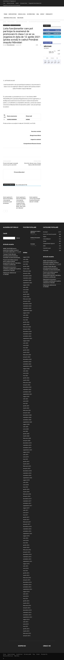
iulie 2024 (25, 315)
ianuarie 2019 (26, 468)
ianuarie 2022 (26, 385)
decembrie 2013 (27, 610)
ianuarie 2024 (26, 329)
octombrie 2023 (27, 336)
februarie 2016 (27, 549)
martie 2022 (26, 380)
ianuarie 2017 (26, 524)
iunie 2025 (26, 289)
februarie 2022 (27, 382)
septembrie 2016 (27, 533)
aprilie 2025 (26, 294)
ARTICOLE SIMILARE (9, 184)
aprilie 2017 (26, 517)
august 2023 (26, 340)
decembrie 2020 (27, 415)
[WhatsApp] (15, 48)
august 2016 (26, 536)
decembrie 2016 (27, 526)
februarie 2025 (27, 299)
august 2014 (26, 591)
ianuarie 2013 (26, 635)
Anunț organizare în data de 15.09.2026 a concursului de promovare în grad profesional (8, 200)
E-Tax (4, 3)
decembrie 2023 (27, 331)
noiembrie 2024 (27, 306)
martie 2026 (26, 268)
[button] (59, 14)
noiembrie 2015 (27, 556)
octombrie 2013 (27, 614)
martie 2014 (26, 603)
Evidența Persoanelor (35, 237)
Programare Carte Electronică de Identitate (11, 5)
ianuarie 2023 (26, 357)
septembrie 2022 (27, 366)
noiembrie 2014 (27, 584)
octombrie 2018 (27, 475)
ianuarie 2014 (26, 608)
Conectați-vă (57, 33)
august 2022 (26, 368)
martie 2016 (26, 547)
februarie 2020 (27, 438)
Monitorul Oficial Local (10, 17)
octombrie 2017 (27, 503)
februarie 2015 (27, 577)
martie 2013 (26, 631)
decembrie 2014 (27, 582)
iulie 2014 (25, 594)
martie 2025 (26, 296)
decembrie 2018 (27, 471)
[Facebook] (4, 48)
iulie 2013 (25, 621)
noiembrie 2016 (27, 529)
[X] (8, 48)
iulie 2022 (25, 371)
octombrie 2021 (27, 392)
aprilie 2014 (26, 601)
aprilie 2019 (26, 461)
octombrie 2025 (27, 280)
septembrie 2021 (27, 394)
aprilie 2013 (26, 628)
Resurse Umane (10, 21)
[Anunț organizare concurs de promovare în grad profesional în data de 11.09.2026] (35, 192)
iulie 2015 (25, 566)
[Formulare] (26, 245)
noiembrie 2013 (27, 612)
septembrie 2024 (27, 310)
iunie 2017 (26, 512)
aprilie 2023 (26, 350)
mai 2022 (25, 375)
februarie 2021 (27, 410)
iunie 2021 (26, 401)
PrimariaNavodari (11, 45)
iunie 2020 (26, 429)
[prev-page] (4, 211)
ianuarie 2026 (26, 273)
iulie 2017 (25, 510)
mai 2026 (25, 264)
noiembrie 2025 (27, 278)
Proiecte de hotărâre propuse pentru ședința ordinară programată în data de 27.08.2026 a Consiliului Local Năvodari (12, 262)
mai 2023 (25, 347)
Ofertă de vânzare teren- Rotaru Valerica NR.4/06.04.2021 (32, 164)
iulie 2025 (25, 287)
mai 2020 (25, 431)
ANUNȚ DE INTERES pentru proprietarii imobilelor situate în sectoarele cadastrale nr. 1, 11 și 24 (12, 250)
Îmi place (57, 30)
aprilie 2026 (26, 266)
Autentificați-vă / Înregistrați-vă (9, 1)
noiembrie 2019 (27, 445)
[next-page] (7, 211)
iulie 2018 (25, 482)
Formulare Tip (49, 14)
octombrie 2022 (27, 364)
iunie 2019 (26, 457)
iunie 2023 (26, 345)
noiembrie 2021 (27, 389)
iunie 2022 (26, 373)
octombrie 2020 (27, 419)
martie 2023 (26, 352)
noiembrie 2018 (27, 473)
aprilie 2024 (26, 322)
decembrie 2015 (27, 554)
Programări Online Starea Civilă (35, 3)
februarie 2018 (27, 494)
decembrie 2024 (27, 303)
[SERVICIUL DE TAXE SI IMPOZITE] (26, 233)
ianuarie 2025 (26, 301)
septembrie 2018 (27, 477)
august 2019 (26, 452)
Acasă (4, 21)
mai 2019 (25, 459)
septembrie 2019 (27, 450)
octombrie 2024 (27, 308)
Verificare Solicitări (10, 3)
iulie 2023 (25, 343)
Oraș (37, 14)
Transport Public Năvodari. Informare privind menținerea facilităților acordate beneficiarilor (11, 256)
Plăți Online (20, 17)
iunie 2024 (26, 317)
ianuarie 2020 (26, 440)
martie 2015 (26, 575)
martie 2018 (26, 491)
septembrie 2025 (27, 282)
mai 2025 (25, 292)
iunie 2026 (26, 261)
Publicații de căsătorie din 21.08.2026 (9, 273)
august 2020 (26, 424)
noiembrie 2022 (27, 361)
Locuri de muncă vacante (21, 21)
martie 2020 (26, 436)
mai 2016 (25, 542)
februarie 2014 (27, 605)
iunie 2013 (26, 624)
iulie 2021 (25, 399)
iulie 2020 (25, 426)
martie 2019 (26, 464)
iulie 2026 (25, 259)
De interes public (31, 14)
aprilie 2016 (26, 545)
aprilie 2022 (26, 378)
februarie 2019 (27, 466)
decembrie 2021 (27, 387)
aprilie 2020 (26, 433)
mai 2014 (25, 598)
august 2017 (26, 508)
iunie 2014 (26, 596)
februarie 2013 (27, 633)
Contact (42, 14)
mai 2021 (25, 403)
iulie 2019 (25, 454)
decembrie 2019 (27, 443)
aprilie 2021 (26, 405)
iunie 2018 (26, 484)
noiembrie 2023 (27, 333)
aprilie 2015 (26, 573)
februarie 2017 (27, 522)
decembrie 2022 (27, 359)
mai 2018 (25, 487)
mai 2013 (25, 626)
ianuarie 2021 (26, 412)
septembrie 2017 (27, 505)
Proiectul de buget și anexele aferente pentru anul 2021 (10, 164)
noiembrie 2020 (27, 417)
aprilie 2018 (26, 489)
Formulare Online (23, 3)
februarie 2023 (27, 354)
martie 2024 (26, 324)
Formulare (33, 244)
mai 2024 (25, 320)
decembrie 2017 (27, 498)
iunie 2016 (26, 540)
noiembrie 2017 (27, 501)
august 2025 (26, 285)
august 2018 (26, 480)
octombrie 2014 (27, 587)
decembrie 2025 (27, 275)
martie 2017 (26, 519)
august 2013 (26, 619)
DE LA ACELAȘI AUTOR (21, 184)
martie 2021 (26, 408)
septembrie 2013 (27, 617)
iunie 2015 (26, 568)
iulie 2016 (25, 538)
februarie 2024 (27, 327)
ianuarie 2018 (26, 496)
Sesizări (17, 3)
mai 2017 (25, 515)
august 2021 (26, 396)
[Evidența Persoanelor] (26, 239)
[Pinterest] (11, 48)
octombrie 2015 (27, 559)
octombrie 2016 (27, 531)
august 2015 (26, 563)
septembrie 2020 (27, 422)
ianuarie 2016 (26, 552)
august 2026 (26, 257)
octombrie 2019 (27, 447)
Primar (5, 14)
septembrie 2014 (27, 589)
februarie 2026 (27, 271)
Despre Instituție (13, 14)
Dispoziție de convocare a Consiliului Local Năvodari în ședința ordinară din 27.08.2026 (12, 269)
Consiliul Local (22, 14)
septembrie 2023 (27, 338)
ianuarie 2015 (26, 580)
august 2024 (26, 313)
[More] (19, 48)
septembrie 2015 (27, 561)
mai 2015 (25, 570)
